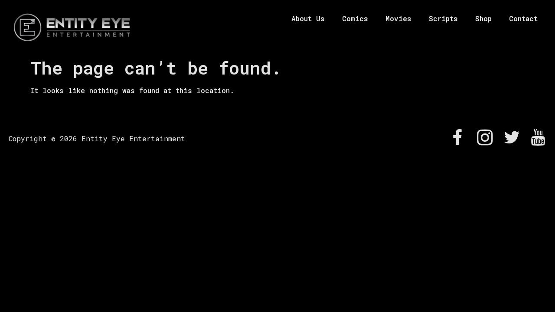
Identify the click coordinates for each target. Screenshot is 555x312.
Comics (355, 18)
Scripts (443, 18)
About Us (308, 18)
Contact (523, 18)
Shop (483, 18)
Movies (398, 18)
